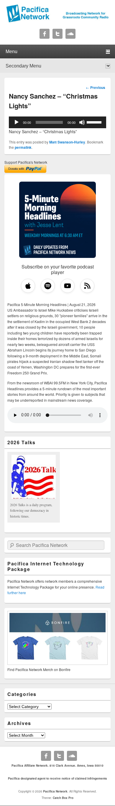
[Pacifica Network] (57, 21)
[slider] (95, 121)
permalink (23, 147)
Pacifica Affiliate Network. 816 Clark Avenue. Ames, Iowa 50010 (58, 765)
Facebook (45, 34)
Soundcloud (70, 34)
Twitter (57, 34)
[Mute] (82, 122)
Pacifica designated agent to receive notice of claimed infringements (57, 778)
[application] (57, 122)
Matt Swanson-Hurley (67, 142)
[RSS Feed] (87, 286)
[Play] (16, 122)
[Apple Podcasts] (28, 286)
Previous (95, 87)
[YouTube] (67, 286)
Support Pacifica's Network (25, 162)
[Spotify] (48, 286)
